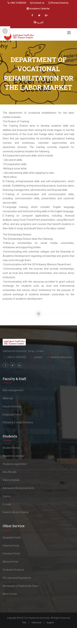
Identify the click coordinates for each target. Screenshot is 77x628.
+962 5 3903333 (17, 2)
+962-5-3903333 (16, 357)
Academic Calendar (39, 8)
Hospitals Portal (11, 537)
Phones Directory (59, 2)
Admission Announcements (18, 488)
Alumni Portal (10, 561)
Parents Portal (11, 545)
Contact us (38, 2)
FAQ (24, 622)
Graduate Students (13, 569)
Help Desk (36, 622)
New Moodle (10, 471)
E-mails (7, 504)
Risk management (13, 390)
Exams (6, 496)
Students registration (15, 464)
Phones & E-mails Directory (18, 422)
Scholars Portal (11, 553)
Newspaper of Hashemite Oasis (20, 585)
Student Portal (11, 447)
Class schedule (11, 480)
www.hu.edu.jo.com (61, 357)
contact (38, 357)
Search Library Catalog (15, 512)
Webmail (8, 398)
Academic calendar (14, 455)
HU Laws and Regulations (17, 577)
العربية (39, 22)
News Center (10, 593)
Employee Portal (12, 414)
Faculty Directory (12, 406)
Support (50, 622)
